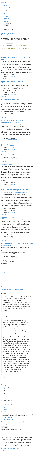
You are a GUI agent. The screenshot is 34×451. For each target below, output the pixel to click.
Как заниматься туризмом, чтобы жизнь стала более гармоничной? (16, 190)
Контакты (10, 10)
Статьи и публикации (9, 19)
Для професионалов (18, 289)
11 (5, 272)
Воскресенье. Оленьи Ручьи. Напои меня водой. (17, 244)
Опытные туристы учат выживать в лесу (16, 58)
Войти (5, 409)
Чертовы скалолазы (10, 99)
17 (5, 282)
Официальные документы (9, 48)
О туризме (23, 45)
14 (5, 277)
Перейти (3, 78)
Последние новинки (24, 48)
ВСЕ (3, 45)
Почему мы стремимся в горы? (12, 395)
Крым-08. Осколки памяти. (13, 81)
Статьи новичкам (23, 51)
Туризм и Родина (8, 217)
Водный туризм (8, 145)
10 (5, 271)
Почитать (10, 290)
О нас (9, 7)
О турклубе (7, 5)
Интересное (10, 289)
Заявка (6, 16)
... (4, 269)
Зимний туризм (7, 164)
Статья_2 (6, 392)
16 (5, 280)
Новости (6, 18)
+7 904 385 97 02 (8, 418)
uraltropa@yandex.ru (9, 419)
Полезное (3, 289)
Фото (5, 13)
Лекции (16, 45)
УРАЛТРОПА (4, 2)
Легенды (9, 45)
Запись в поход (8, 404)
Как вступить (11, 12)
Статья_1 (6, 388)
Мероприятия (7, 4)
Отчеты (6, 21)
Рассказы (14, 51)
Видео (6, 15)
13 (5, 276)
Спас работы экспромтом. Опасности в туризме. (12, 121)
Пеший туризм (7, 154)
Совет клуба (11, 8)
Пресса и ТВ (5, 51)
